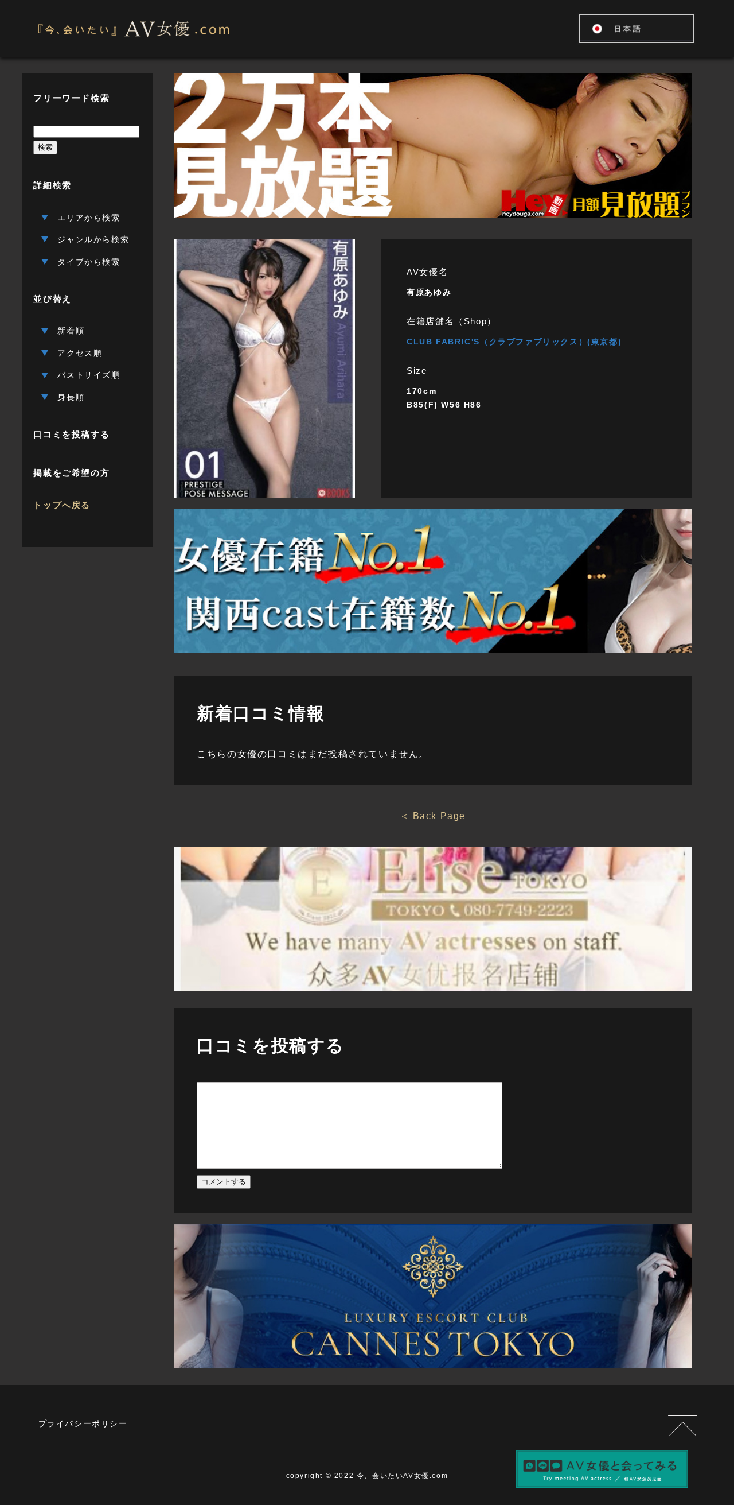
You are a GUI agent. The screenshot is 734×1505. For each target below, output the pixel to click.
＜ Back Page (433, 816)
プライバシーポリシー (83, 1423)
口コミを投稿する (71, 434)
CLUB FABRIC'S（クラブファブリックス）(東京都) (514, 341)
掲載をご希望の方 (71, 473)
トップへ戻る (62, 505)
